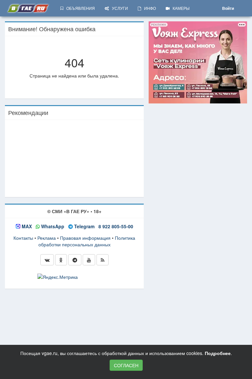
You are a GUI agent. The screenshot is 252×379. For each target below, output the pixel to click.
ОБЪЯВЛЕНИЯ (79, 8)
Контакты (23, 237)
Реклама (46, 237)
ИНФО (148, 8)
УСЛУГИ (118, 8)
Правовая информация (85, 237)
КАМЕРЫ (180, 8)
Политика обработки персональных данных (87, 241)
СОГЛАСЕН (126, 365)
